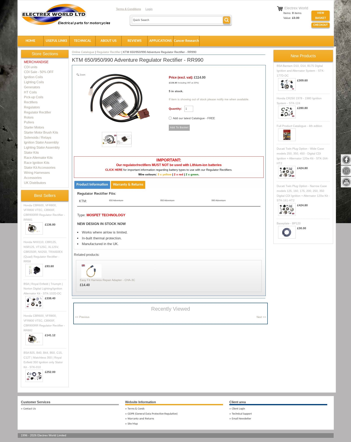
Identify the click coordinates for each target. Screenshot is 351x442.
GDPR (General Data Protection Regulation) (153, 413)
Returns (149, 418)
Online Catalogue (83, 52)
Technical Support (242, 413)
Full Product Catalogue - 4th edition (299, 126)
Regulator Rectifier (109, 52)
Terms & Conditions (128, 9)
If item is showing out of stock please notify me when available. (209, 99)
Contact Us (29, 408)
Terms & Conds (136, 408)
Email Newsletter (241, 418)
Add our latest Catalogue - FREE (194, 118)
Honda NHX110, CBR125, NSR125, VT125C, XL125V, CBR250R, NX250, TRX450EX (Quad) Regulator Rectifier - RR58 (43, 251)
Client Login (238, 408)
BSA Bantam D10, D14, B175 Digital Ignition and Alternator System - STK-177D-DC (300, 70)
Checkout (320, 24)
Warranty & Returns (128, 185)
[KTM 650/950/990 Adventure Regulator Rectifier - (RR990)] (108, 140)
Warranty (133, 418)
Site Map (133, 423)
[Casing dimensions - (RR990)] (123, 140)
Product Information (92, 185)
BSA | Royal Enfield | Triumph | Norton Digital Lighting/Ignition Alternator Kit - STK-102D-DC (43, 288)
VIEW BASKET (320, 15)
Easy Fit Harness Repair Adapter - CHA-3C (107, 280)
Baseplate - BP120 (289, 223)
